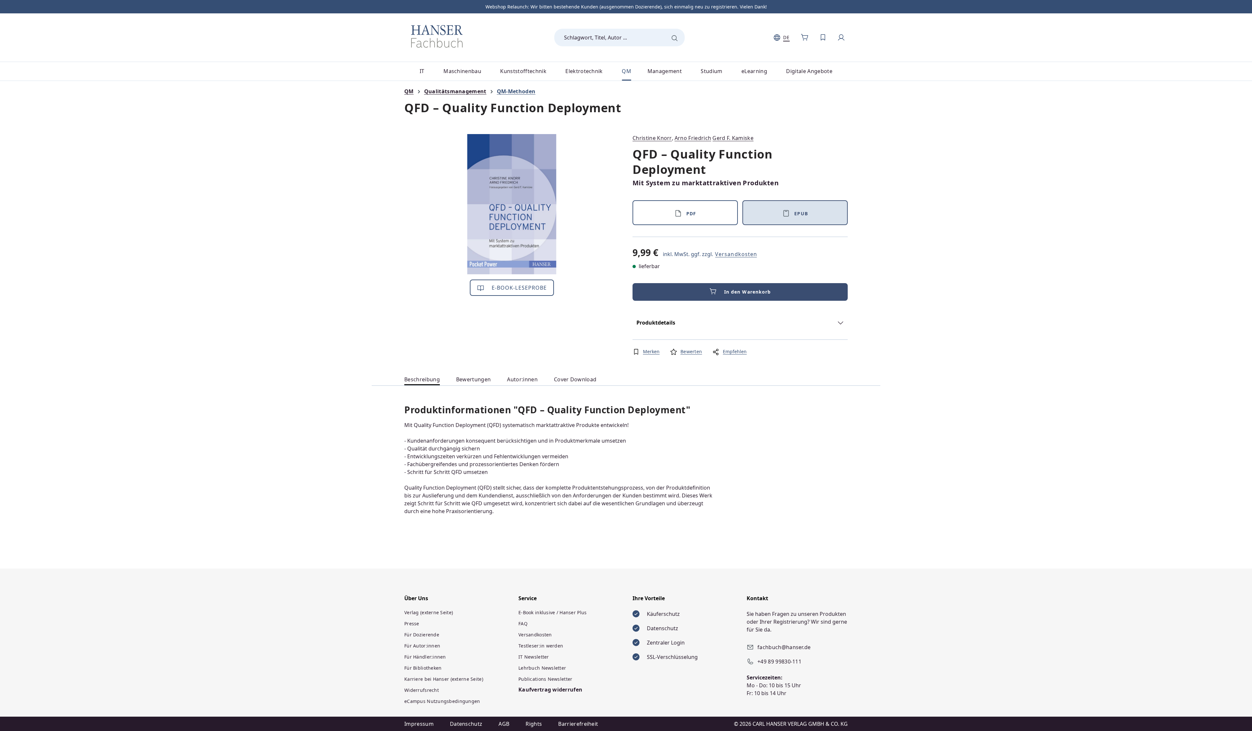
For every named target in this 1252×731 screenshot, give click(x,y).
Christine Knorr (652, 138)
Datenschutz (466, 723)
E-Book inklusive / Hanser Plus (552, 612)
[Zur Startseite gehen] (437, 36)
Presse (411, 623)
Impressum (419, 723)
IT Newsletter (533, 657)
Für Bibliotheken (422, 668)
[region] (512, 204)
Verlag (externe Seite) (428, 612)
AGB (504, 723)
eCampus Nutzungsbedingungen (442, 701)
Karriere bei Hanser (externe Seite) (443, 679)
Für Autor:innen (422, 646)
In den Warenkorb (747, 292)
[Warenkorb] (804, 37)
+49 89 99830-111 (779, 661)
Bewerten (691, 351)
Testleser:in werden (540, 646)
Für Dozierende (421, 635)
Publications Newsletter (545, 679)
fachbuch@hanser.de (784, 647)
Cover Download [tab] (575, 379)
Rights (534, 723)
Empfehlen (735, 351)
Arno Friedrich (693, 138)
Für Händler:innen (425, 657)
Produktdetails (655, 322)
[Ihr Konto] (841, 37)
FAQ (523, 623)
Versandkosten (736, 254)
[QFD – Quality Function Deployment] (512, 204)
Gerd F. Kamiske (732, 138)
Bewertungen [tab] (473, 379)
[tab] (422, 379)
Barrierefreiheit (578, 723)
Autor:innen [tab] (522, 379)
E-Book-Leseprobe (518, 287)
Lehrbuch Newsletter (542, 668)
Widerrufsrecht (421, 690)
